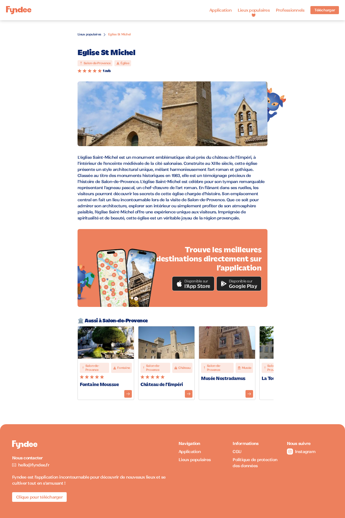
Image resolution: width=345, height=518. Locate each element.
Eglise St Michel (119, 34)
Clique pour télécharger (39, 497)
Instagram (305, 451)
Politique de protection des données (255, 462)
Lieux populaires (254, 10)
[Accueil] (18, 10)
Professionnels (290, 10)
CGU (237, 451)
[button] (193, 283)
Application (220, 10)
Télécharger (324, 10)
